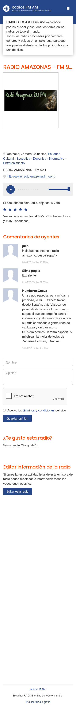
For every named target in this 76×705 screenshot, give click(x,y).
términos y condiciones (39, 410)
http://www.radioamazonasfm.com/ (31, 176)
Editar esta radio (17, 491)
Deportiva (39, 158)
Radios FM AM (36, 689)
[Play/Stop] (10, 189)
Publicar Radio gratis (38, 702)
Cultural (8, 158)
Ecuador (54, 153)
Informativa (56, 158)
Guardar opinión (17, 418)
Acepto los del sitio (36, 410)
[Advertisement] (24, 140)
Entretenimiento (14, 162)
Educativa (23, 158)
